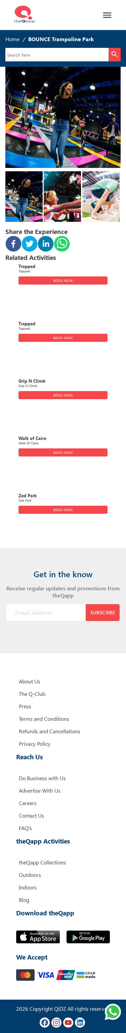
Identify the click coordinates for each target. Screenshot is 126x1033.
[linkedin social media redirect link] (80, 1022)
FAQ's (25, 827)
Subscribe (103, 612)
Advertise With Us (39, 790)
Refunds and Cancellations (49, 731)
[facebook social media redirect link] (45, 1022)
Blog (24, 899)
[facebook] (13, 244)
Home (12, 38)
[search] (115, 54)
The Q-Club (32, 693)
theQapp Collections (42, 862)
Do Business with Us (42, 777)
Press (25, 706)
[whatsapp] (62, 244)
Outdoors (30, 874)
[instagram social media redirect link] (56, 1022)
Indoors (28, 887)
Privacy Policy (34, 743)
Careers (28, 802)
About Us (29, 681)
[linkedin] (46, 244)
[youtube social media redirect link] (68, 1022)
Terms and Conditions (44, 718)
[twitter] (30, 244)
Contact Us (31, 815)
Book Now (63, 280)
